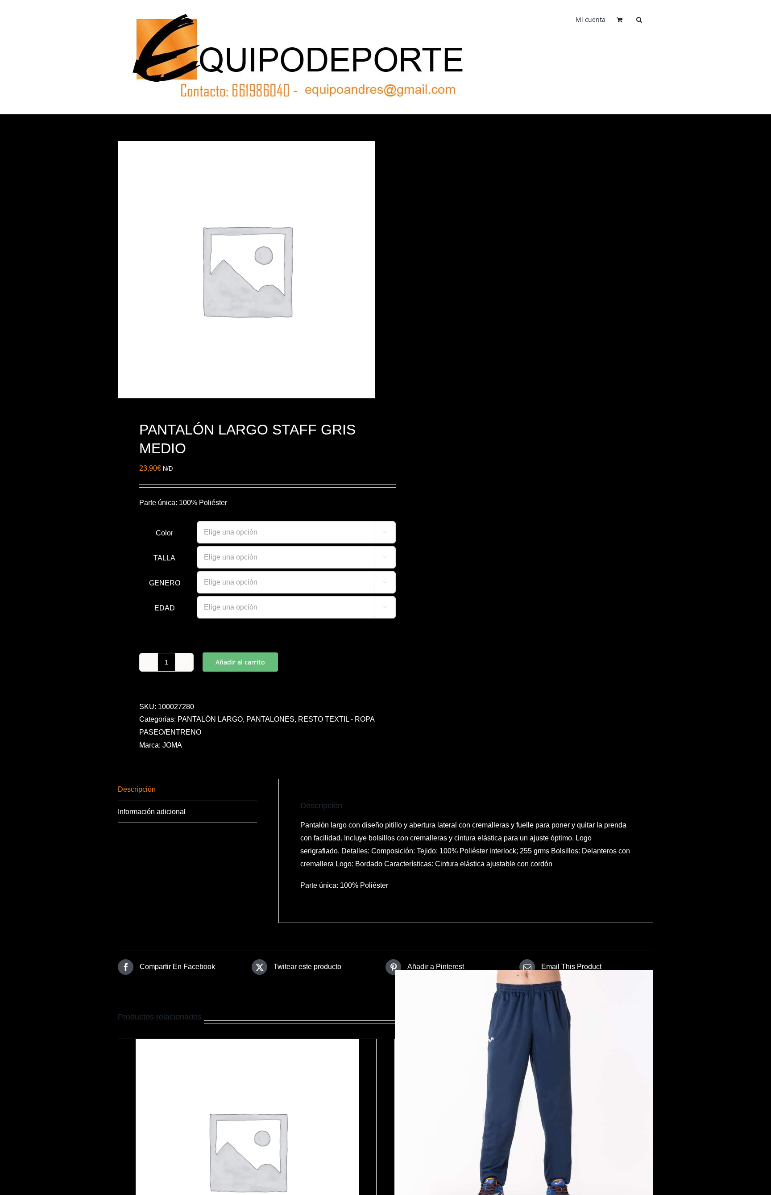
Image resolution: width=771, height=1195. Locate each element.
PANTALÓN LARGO (210, 719)
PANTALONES (270, 719)
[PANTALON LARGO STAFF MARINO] (524, 1099)
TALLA (164, 558)
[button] (639, 19)
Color (164, 533)
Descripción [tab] (137, 789)
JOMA (172, 745)
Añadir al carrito (240, 662)
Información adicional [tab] (152, 811)
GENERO (164, 583)
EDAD (164, 608)
